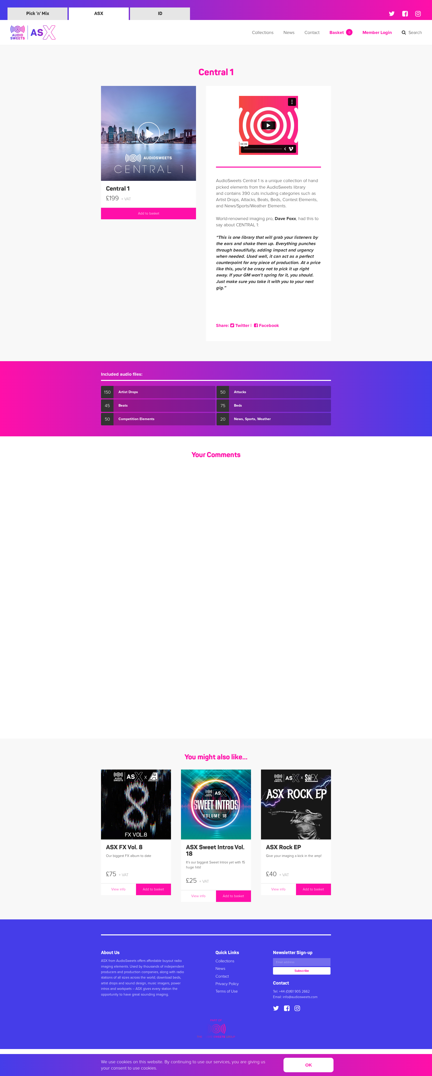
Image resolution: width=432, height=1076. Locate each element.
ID (160, 13)
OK (308, 1065)
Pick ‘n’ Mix (37, 13)
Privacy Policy (227, 983)
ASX (98, 13)
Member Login (377, 32)
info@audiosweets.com (300, 997)
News (289, 32)
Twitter (241, 325)
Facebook (268, 325)
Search (415, 32)
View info (118, 889)
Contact (312, 32)
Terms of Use (227, 991)
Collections (263, 32)
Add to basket (148, 213)
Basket (340, 32)
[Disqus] (216, 529)
